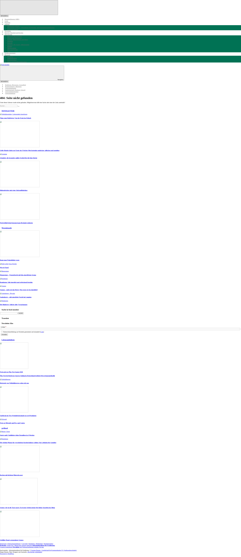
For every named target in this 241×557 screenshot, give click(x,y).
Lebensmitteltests (10, 93)
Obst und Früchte (13, 50)
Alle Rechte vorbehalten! (34, 552)
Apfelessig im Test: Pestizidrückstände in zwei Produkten (18, 415)
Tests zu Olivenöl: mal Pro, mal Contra (12, 423)
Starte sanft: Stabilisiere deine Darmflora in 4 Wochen (17, 435)
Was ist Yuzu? (4, 267)
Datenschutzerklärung (14, 544)
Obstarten (10, 56)
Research (7, 55)
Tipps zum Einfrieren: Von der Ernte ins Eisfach (15, 118)
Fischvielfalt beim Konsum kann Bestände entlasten (16, 223)
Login (6, 21)
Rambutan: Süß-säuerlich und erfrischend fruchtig (16, 282)
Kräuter (10, 46)
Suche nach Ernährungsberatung (17, 61)
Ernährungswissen (10, 53)
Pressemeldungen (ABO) (12, 19)
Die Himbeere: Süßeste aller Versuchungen (13, 304)
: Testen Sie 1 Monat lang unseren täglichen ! (27, 545)
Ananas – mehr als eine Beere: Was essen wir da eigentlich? (19, 290)
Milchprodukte (12, 48)
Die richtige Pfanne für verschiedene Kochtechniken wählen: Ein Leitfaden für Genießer (28, 442)
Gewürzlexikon (12, 60)
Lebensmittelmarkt (10, 88)
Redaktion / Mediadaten (36, 544)
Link (42, 332)
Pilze (9, 51)
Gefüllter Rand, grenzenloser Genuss (11, 540)
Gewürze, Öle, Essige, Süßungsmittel (18, 44)
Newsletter (8, 31)
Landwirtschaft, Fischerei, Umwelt (15, 90)
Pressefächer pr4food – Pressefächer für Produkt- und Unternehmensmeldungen (31, 27)
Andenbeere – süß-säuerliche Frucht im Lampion (15, 297)
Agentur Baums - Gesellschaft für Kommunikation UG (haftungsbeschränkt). (54, 550)
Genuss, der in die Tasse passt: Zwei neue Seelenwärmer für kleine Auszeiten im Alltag (27, 507)
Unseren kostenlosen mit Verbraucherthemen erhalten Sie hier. (22, 547)
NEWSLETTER (8, 111)
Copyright (25, 544)
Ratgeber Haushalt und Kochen (14, 33)
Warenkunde (8, 34)
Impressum (3, 544)
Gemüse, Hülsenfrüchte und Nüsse (18, 39)
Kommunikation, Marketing (13, 86)
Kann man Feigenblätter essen (9, 260)
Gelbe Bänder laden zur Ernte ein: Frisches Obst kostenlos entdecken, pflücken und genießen (29, 150)
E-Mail (3, 327)
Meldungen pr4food (13, 26)
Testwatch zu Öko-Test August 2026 (11, 372)
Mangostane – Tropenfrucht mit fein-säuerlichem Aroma (18, 275)
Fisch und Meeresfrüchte (15, 36)
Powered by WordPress (7, 554)
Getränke (10, 41)
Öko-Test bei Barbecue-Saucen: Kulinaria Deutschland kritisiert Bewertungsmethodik (27, 376)
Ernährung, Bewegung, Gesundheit (15, 85)
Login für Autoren (13, 29)
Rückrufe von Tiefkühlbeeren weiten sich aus (14, 383)
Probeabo (7, 22)
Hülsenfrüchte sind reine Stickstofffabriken (13, 190)
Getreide (10, 43)
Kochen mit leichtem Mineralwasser (11, 475)
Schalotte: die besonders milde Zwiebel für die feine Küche (18, 158)
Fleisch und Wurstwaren (15, 38)
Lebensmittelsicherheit (11, 91)
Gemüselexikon (12, 58)
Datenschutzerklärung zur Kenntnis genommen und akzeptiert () (23, 332)
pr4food (7, 24)
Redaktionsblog (48, 544)
